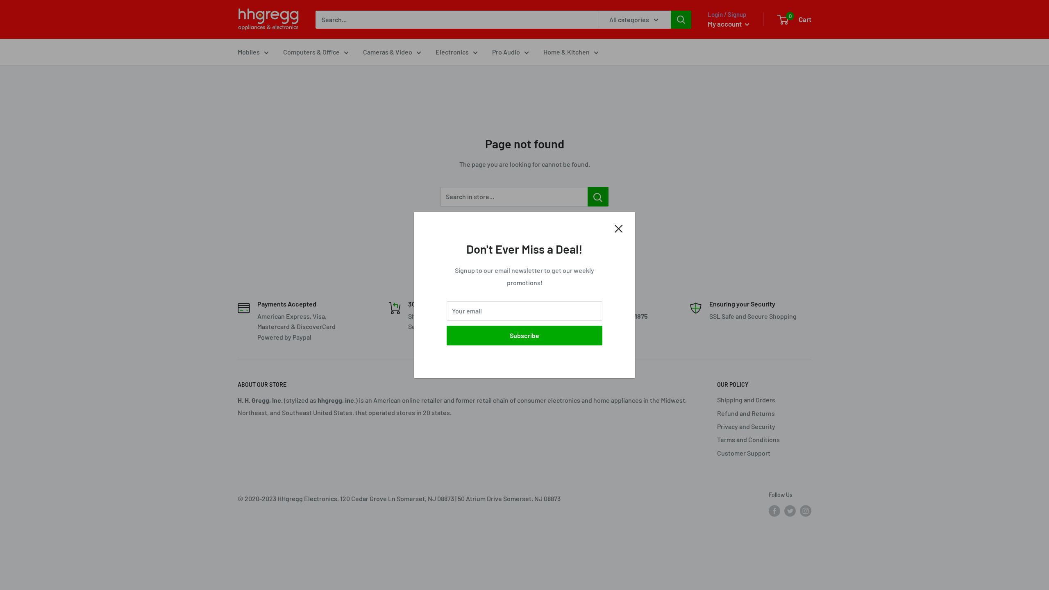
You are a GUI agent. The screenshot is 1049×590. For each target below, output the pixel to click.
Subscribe (524, 335)
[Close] (619, 228)
